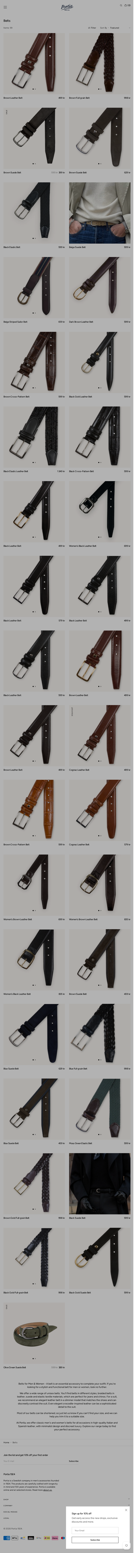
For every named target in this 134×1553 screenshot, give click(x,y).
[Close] (123, 1510)
